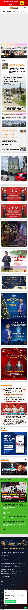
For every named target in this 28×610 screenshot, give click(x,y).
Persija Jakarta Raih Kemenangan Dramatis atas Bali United (15, 529)
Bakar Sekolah (11, 64)
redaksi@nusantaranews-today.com (12, 571)
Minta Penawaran (10, 601)
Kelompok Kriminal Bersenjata (8, 133)
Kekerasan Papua (12, 131)
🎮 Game (2, 609)
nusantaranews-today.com (11, 573)
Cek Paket (22, 3)
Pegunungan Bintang (13, 67)
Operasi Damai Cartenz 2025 (10, 134)
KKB (19, 64)
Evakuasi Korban (5, 130)
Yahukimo (9, 138)
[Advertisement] (14, 29)
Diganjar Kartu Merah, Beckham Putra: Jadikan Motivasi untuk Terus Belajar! (13, 522)
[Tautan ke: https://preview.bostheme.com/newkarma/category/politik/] (26, 459)
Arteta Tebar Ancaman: (8, 510)
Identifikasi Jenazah (13, 130)
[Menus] (3, 7)
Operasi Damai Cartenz (17, 65)
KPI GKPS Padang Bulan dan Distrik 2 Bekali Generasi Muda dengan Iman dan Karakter (20, 55)
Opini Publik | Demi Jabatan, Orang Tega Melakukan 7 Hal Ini (13, 470)
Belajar (3, 148)
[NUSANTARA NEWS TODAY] (14, 7)
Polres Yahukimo (12, 137)
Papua (23, 65)
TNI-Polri (19, 67)
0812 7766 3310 (10, 569)
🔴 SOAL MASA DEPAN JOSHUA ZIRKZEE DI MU (14, 516)
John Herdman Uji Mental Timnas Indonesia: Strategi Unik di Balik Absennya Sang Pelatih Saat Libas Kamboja (14, 505)
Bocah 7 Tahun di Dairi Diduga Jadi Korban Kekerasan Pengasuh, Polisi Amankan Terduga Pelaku (7, 55)
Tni (5, 138)
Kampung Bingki (5, 131)
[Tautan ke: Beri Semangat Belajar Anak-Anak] (23, 149)
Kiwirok (16, 64)
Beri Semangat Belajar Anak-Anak (10, 149)
